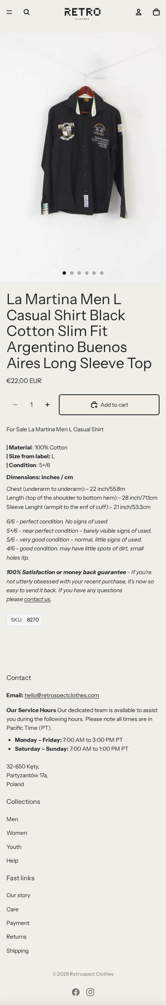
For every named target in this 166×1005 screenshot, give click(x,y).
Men (12, 819)
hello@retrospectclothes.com (62, 695)
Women (16, 832)
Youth (13, 847)
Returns (16, 936)
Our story (18, 895)
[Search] (26, 12)
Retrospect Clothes (92, 974)
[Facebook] (76, 992)
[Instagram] (90, 992)
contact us (37, 599)
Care (12, 909)
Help (12, 860)
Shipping (17, 950)
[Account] (138, 12)
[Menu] (9, 12)
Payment (17, 923)
